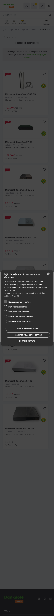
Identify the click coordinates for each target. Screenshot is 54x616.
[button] (27, 341)
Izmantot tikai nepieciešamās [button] (28, 335)
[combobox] (48, 274)
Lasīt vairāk (14, 296)
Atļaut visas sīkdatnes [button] (28, 328)
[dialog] (27, 308)
